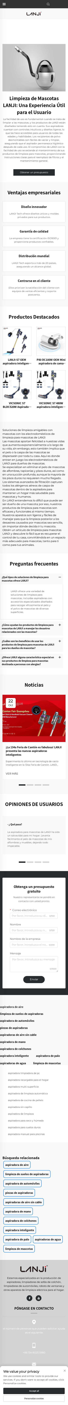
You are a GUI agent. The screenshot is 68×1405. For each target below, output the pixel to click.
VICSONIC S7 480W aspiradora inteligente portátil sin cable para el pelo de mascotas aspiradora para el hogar (51, 405)
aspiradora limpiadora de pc (24, 1073)
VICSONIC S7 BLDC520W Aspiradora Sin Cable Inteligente (17, 405)
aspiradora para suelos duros (24, 1127)
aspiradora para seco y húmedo (26, 1120)
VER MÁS (12, 773)
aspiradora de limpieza (21, 1113)
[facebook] (29, 1298)
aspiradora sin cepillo (20, 1107)
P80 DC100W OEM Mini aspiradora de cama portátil (51, 361)
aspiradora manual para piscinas (26, 1134)
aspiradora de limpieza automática (28, 1093)
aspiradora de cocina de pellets (25, 1100)
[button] (22, 785)
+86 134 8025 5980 (34, 1352)
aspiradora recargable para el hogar (28, 1079)
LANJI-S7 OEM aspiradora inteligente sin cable (17, 361)
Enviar (34, 979)
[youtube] (38, 1298)
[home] (34, 13)
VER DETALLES (17, 341)
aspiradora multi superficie (23, 1086)
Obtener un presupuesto (34, 172)
